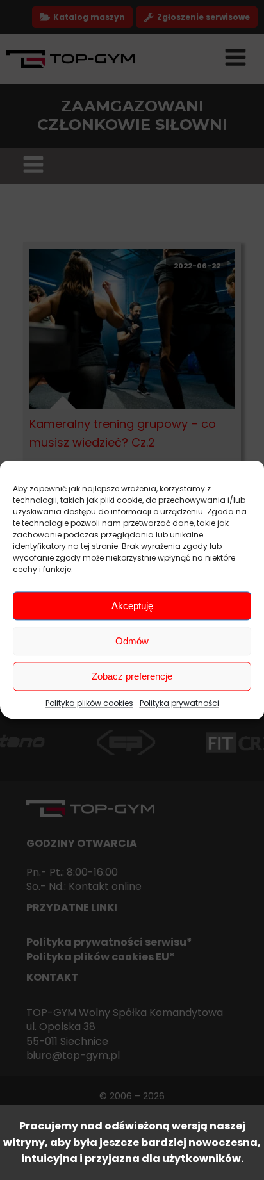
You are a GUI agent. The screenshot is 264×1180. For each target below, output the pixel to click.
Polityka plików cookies (89, 703)
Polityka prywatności (179, 703)
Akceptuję (132, 605)
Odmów (132, 640)
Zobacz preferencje (132, 676)
